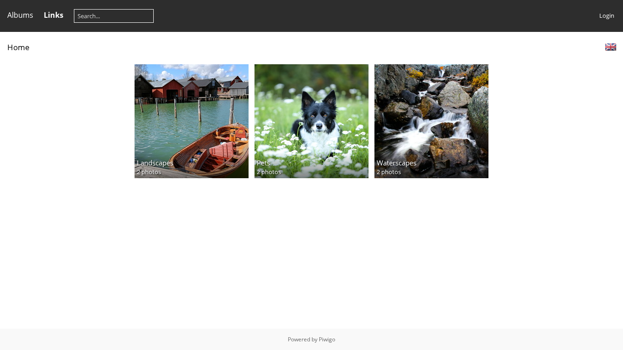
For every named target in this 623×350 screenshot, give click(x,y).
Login (606, 15)
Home (18, 47)
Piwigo (327, 339)
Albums (20, 15)
